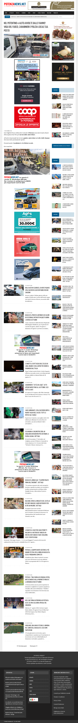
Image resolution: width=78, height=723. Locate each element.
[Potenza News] (15, 4)
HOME (6, 13)
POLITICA (17, 13)
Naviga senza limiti (59, 708)
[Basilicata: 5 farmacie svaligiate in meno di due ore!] (56, 369)
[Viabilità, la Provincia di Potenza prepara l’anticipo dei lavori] (56, 524)
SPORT (29, 13)
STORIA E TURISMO (41, 13)
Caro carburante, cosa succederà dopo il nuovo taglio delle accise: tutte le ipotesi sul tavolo (37, 412)
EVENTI (34, 13)
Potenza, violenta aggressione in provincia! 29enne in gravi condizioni (68, 401)
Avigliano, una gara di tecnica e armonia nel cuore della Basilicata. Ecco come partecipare (37, 627)
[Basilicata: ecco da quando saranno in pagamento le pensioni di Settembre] (56, 319)
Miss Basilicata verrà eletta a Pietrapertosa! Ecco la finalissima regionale (68, 375)
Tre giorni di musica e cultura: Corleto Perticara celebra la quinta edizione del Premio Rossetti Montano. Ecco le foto (68, 457)
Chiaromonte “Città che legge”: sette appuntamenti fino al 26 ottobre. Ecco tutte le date (36, 387)
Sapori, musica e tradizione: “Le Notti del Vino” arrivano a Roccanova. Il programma (68, 383)
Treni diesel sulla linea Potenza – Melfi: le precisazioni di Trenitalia (68, 438)
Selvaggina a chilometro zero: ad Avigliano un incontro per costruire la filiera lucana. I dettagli (37, 433)
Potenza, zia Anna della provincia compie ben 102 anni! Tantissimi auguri (68, 491)
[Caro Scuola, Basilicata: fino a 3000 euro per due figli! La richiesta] (56, 188)
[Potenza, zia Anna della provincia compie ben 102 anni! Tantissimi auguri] (56, 493)
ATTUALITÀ (11, 13)
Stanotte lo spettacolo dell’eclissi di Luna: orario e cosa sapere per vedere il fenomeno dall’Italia (37, 366)
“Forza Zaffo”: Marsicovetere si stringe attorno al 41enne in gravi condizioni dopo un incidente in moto (68, 428)
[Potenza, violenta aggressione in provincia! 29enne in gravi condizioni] (56, 403)
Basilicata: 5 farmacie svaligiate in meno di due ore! (68, 367)
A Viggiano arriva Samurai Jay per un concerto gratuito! (68, 205)
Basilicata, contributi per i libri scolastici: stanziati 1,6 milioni (68, 418)
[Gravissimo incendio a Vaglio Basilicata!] (56, 299)
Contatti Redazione (59, 704)
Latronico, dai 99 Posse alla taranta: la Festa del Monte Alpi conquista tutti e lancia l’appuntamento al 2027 (68, 196)
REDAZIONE (49, 13)
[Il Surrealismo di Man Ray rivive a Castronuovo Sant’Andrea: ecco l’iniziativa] (56, 117)
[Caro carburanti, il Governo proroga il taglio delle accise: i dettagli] (56, 136)
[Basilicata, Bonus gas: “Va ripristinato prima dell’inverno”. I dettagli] (14, 487)
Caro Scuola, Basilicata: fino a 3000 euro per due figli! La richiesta (68, 186)
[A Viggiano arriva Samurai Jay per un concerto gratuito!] (56, 207)
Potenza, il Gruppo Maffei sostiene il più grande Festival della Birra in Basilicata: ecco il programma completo (37, 552)
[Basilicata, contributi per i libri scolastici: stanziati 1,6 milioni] (56, 420)
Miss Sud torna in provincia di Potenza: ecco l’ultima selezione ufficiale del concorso (37, 602)
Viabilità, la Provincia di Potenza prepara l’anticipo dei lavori (68, 522)
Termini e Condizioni (59, 697)
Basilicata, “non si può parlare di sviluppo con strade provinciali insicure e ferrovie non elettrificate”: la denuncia (68, 307)
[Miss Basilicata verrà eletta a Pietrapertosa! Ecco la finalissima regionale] (56, 377)
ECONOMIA (24, 13)
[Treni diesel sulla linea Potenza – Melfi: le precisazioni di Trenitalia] (56, 440)
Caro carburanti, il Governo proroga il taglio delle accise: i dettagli (68, 134)
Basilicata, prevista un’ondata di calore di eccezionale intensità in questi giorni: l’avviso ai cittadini (37, 317)
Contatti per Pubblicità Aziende (62, 693)
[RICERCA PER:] (65, 16)
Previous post (22, 646)
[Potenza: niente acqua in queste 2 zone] (56, 412)
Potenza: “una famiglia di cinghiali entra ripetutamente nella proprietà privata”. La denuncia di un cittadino (37, 579)
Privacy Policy (57, 700)
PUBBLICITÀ (56, 13)
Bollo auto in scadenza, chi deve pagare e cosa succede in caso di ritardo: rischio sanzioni (37, 290)
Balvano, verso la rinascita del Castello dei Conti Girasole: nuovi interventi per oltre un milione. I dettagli (37, 503)
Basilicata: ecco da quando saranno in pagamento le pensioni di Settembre (68, 317)
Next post (33, 646)
